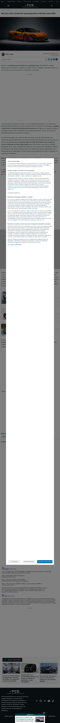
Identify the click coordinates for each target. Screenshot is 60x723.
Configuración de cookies (18, 187)
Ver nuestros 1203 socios (15, 244)
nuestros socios (30, 210)
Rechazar (14, 561)
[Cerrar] (44, 713)
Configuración (29, 561)
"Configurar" (14, 220)
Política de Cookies (13, 186)
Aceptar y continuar (45, 561)
